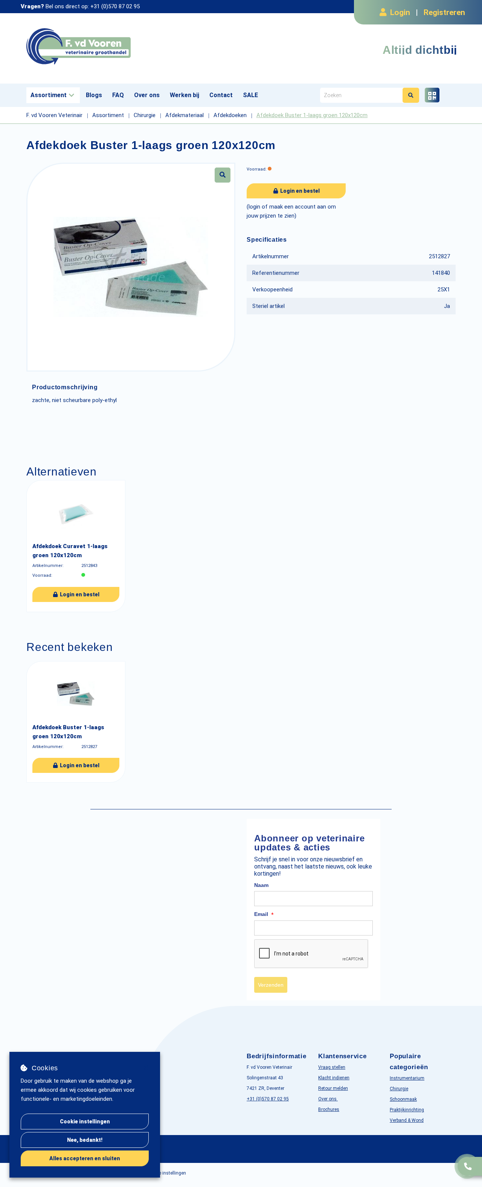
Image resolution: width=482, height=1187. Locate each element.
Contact (221, 95)
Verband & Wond (407, 1120)
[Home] (130, 46)
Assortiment (49, 95)
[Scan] (432, 95)
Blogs (94, 95)
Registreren (444, 12)
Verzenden (271, 985)
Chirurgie (399, 1088)
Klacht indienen (333, 1077)
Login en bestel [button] (299, 191)
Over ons (147, 95)
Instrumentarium (407, 1078)
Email (264, 914)
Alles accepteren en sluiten (84, 1158)
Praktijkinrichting (407, 1109)
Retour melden (333, 1088)
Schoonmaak (403, 1099)
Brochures (328, 1109)
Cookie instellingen (85, 1121)
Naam (261, 885)
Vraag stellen (331, 1067)
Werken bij (184, 95)
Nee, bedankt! (84, 1140)
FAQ (118, 95)
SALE (250, 95)
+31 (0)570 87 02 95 (115, 6)
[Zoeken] (411, 95)
